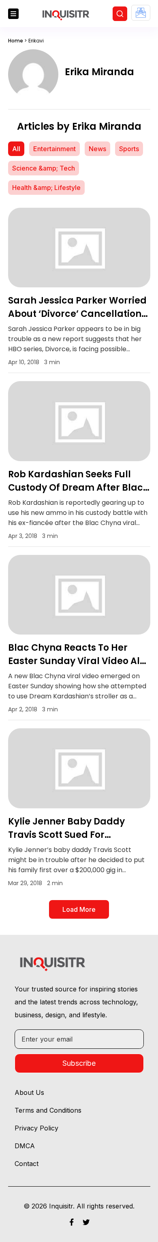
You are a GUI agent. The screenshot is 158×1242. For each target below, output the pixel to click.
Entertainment (54, 149)
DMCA (25, 1146)
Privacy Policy (36, 1128)
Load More (79, 909)
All (16, 149)
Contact (26, 1164)
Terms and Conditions (48, 1110)
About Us (29, 1092)
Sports (129, 149)
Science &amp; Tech (43, 168)
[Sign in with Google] (140, 13)
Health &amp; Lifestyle (46, 187)
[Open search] (120, 13)
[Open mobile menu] (13, 13)
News (97, 149)
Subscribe (79, 1063)
